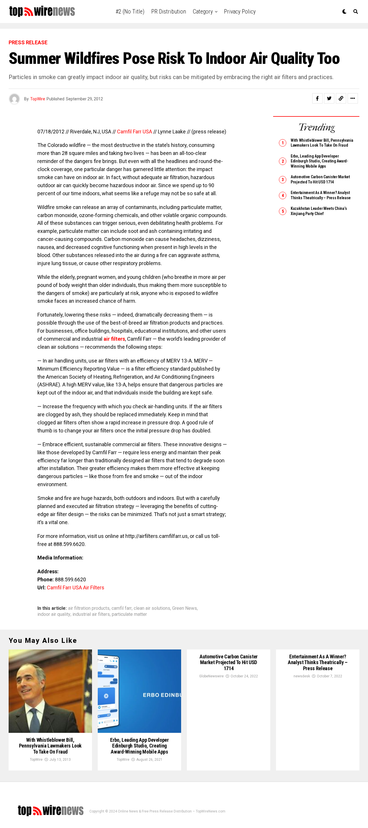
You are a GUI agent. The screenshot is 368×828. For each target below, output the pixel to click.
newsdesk (302, 676)
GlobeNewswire (211, 676)
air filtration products (89, 608)
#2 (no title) (130, 11)
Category (203, 11)
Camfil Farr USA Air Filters (75, 587)
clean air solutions (152, 608)
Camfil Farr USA (135, 132)
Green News (184, 608)
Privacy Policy (240, 11)
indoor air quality (53, 614)
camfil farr (122, 608)
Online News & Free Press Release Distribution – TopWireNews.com (171, 811)
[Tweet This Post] (329, 98)
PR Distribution (168, 11)
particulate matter (129, 614)
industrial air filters (91, 614)
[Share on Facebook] (317, 98)
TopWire (37, 99)
